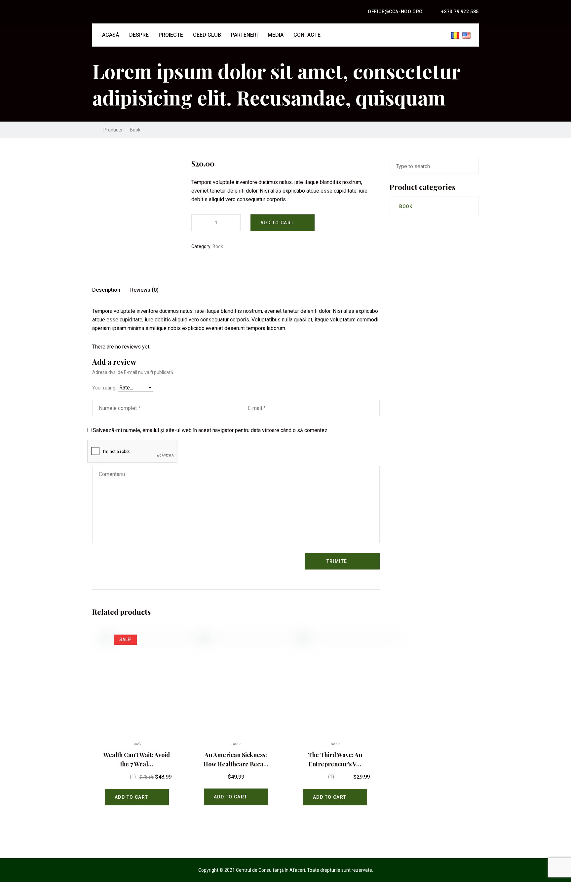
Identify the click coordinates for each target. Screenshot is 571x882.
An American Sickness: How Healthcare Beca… (235, 759)
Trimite (336, 561)
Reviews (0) (144, 290)
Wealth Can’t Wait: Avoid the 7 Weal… (136, 759)
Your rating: (104, 387)
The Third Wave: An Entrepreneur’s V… (335, 759)
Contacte (307, 35)
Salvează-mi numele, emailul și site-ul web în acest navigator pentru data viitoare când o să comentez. (210, 430)
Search (473, 166)
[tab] (106, 292)
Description (106, 290)
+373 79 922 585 (460, 11)
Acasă (110, 35)
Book (217, 246)
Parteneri (244, 35)
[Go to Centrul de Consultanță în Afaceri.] (94, 129)
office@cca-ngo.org (395, 11)
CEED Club (207, 35)
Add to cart (277, 222)
